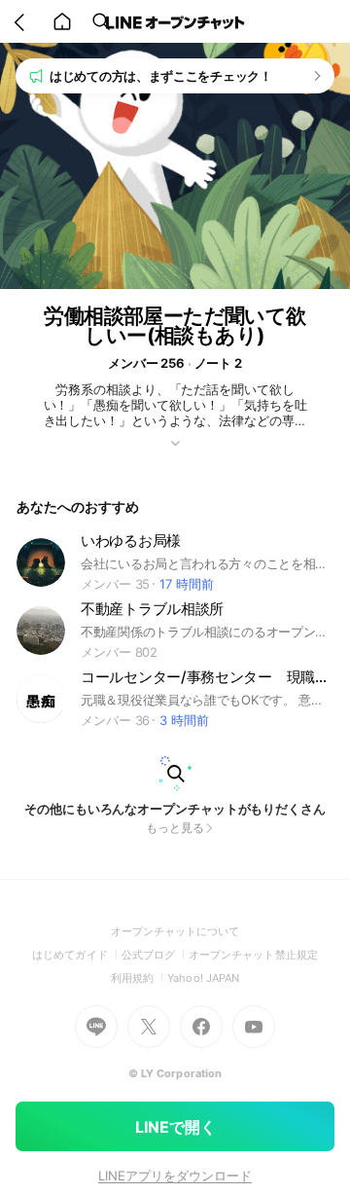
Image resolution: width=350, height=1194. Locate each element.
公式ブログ (155, 954)
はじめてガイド (76, 954)
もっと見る (175, 827)
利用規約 (139, 978)
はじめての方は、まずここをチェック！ (161, 76)
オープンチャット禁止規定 (253, 954)
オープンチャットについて (175, 931)
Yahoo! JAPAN (203, 978)
